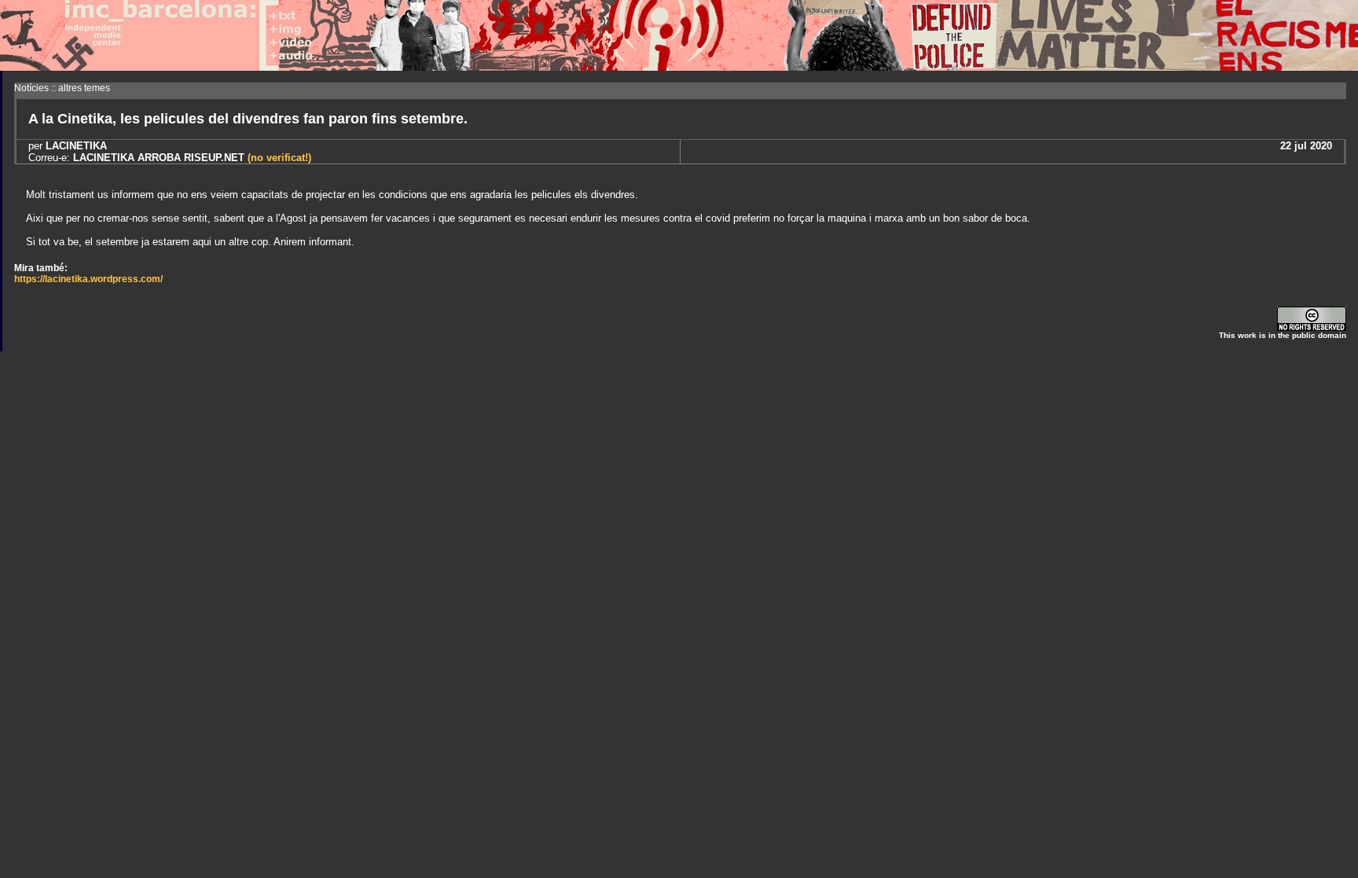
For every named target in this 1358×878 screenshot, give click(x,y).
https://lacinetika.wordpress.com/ (88, 279)
